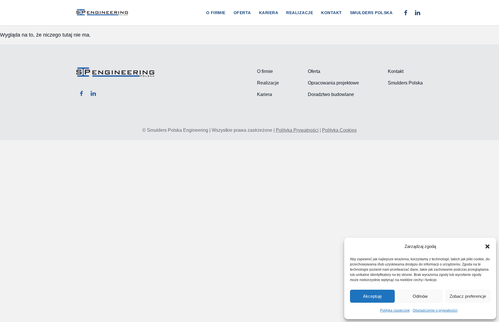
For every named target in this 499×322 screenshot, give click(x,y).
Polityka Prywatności (297, 130)
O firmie (216, 12)
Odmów (420, 296)
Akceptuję (372, 296)
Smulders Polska (371, 12)
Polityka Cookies (339, 130)
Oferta (242, 12)
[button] (487, 246)
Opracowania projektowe (333, 82)
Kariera (268, 12)
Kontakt (331, 12)
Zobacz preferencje (468, 296)
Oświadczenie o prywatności (435, 310)
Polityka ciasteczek (395, 310)
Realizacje (299, 12)
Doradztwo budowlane (331, 94)
